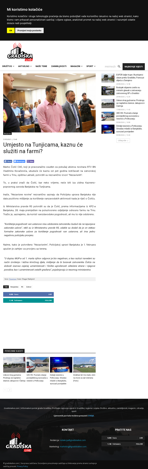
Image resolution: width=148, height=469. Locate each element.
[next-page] (9, 390)
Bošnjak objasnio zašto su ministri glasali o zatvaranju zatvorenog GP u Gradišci (128, 90)
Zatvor (29, 287)
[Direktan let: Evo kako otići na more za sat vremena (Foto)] (84, 365)
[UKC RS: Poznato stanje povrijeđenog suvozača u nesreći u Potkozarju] (38, 365)
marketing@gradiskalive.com (73, 446)
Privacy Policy (22, 466)
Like (50, 294)
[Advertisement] (49, 324)
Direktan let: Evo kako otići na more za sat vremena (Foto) (84, 378)
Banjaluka (7, 134)
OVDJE (91, 415)
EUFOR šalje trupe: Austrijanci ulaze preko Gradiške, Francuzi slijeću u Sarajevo (130, 78)
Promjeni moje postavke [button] (29, 30)
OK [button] (10, 30)
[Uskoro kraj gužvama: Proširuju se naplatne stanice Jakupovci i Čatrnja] (14, 365)
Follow (48, 300)
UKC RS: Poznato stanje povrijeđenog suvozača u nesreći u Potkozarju (37, 378)
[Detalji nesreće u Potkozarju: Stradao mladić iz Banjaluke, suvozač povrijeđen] (61, 365)
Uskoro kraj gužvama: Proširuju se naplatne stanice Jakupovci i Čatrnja (14, 378)
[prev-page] (5, 390)
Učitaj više (122, 140)
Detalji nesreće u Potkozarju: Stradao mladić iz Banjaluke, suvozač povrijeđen (129, 129)
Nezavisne (12, 279)
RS (22, 287)
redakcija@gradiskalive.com (73, 440)
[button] (114, 66)
